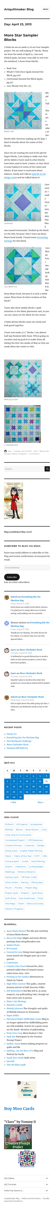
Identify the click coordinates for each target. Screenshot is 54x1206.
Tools (40, 898)
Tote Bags (10, 903)
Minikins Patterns (26, 872)
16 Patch (9, 824)
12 (40, 781)
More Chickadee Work (31, 649)
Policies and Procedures (31, 1198)
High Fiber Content (16, 984)
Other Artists (11, 882)
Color (44, 829)
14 (7, 786)
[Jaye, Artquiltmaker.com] (27, 501)
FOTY (37, 856)
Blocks (42, 451)
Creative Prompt (13, 845)
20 (46, 786)
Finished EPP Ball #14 (17, 748)
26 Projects (22, 824)
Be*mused (12, 948)
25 (33, 791)
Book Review (32, 829)
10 (27, 781)
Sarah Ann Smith (15, 1057)
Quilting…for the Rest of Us (20, 1050)
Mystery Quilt (12, 877)
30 (20, 797)
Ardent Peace (13, 945)
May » (41, 802)
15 (14, 786)
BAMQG (9, 829)
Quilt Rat (11, 1036)
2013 (35, 451)
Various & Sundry (35, 903)
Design (40, 845)
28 (7, 797)
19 (40, 786)
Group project (12, 861)
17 (27, 786)
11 (33, 781)
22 (14, 791)
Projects (25, 893)
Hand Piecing (38, 861)
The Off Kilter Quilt (16, 1065)
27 (46, 791)
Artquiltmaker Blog (19, 9)
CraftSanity (12, 962)
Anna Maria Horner (16, 931)
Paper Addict (13, 1015)
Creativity (29, 845)
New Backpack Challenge (19, 741)
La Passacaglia (36, 866)
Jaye (9, 451)
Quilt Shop (37, 893)
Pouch (8, 888)
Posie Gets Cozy (14, 1033)
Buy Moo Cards (19, 1108)
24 (27, 791)
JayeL (13, 649)
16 (20, 786)
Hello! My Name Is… (13, 1190)
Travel (21, 903)
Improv (8, 866)
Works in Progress (19, 454)
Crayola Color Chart (16, 966)
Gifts (45, 856)
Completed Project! (15, 840)
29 (14, 797)
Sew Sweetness (27, 898)
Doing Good (11, 851)
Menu (45, 9)
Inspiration (20, 866)
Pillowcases (37, 882)
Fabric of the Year (23, 856)
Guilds (25, 861)
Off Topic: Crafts (29, 877)
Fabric (8, 856)
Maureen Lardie (14, 1005)
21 (7, 791)
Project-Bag (31, 888)
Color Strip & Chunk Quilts (18, 835)
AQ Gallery (9, 1178)
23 (20, 791)
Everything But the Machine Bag (23, 737)
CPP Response (35, 840)
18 (33, 786)
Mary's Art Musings (16, 1001)
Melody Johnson (15, 1008)
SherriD (10, 1061)
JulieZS (14, 597)
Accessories (36, 824)
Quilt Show (10, 898)
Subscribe (12, 577)
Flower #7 (12, 734)
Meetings (10, 872)
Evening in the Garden (18, 976)
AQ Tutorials (10, 1184)
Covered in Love (14, 952)
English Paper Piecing (31, 851)
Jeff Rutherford (14, 991)
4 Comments (34, 454)
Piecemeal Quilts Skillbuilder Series (24, 1019)
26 (40, 791)
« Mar (13, 802)
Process (18, 888)
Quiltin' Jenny (14, 1043)
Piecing (24, 882)
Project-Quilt (11, 893)
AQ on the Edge (14, 938)
